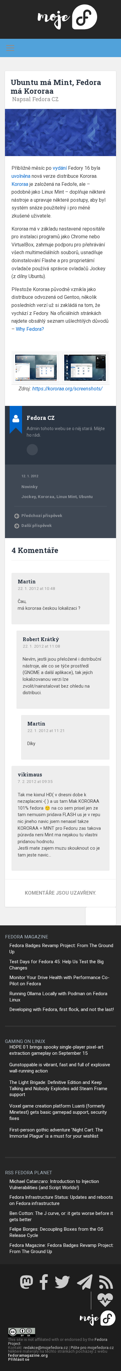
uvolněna (20, 176)
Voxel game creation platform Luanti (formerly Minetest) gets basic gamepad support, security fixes (58, 1112)
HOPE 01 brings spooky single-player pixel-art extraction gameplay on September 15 (56, 1050)
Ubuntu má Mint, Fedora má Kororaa (56, 86)
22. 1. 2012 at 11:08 (41, 646)
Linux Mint (66, 496)
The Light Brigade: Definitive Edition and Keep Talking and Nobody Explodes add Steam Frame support (58, 1089)
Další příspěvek (36, 525)
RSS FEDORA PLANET (28, 1172)
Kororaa (19, 184)
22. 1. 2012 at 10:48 (36, 588)
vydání (60, 168)
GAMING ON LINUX (25, 1041)
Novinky (29, 486)
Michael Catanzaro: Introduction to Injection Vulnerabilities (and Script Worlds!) (54, 1184)
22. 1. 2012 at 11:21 (46, 730)
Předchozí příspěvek (41, 515)
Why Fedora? (30, 329)
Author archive (32, 449)
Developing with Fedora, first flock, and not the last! (61, 1009)
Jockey (28, 496)
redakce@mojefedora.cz (46, 1347)
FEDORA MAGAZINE (26, 937)
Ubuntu (86, 496)
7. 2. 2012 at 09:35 (35, 781)
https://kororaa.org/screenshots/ (67, 389)
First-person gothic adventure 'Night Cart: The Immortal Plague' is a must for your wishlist (56, 1133)
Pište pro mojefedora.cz (92, 1347)
